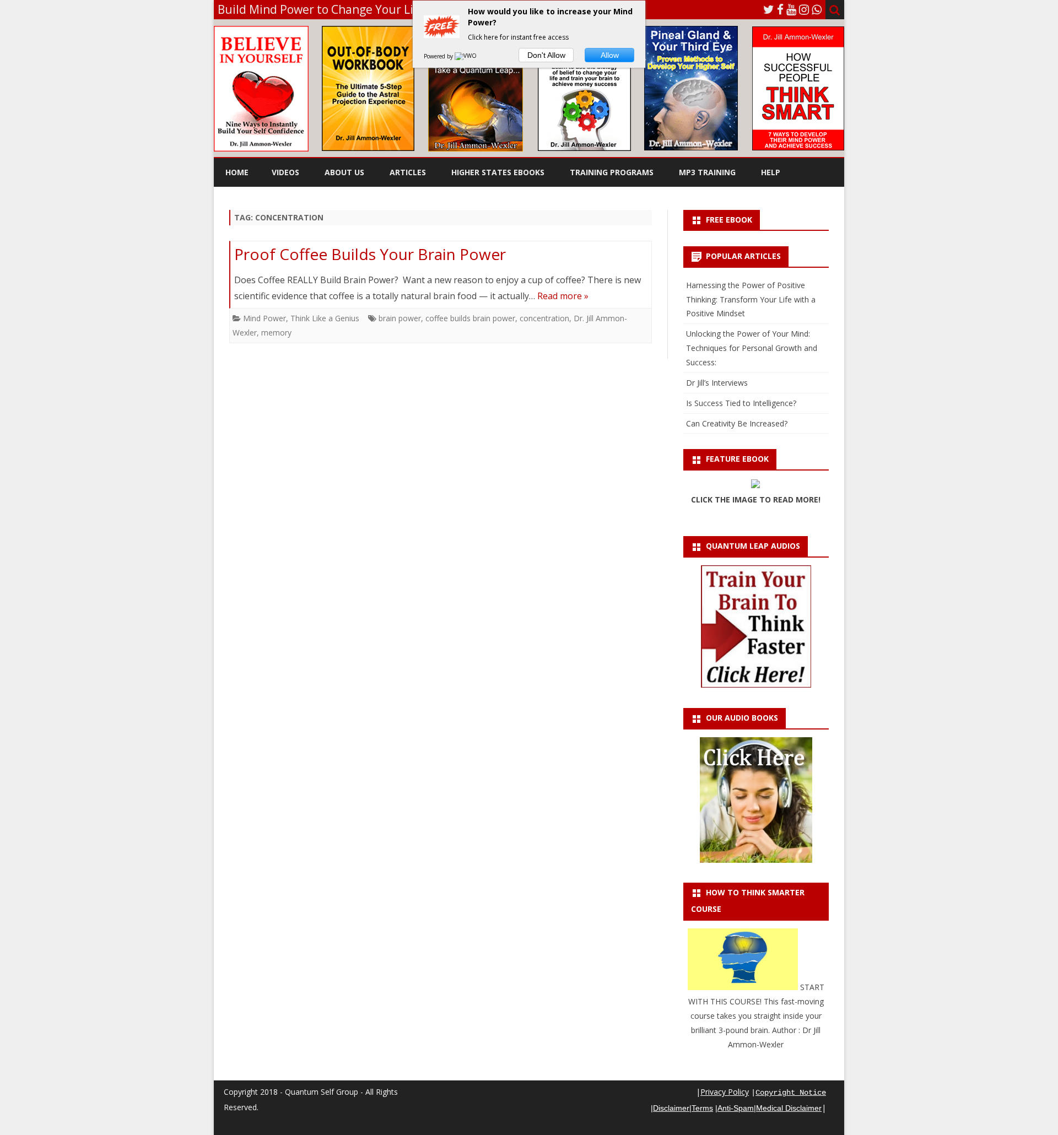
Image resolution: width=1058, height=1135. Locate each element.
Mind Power (264, 318)
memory (276, 332)
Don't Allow (546, 55)
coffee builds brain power (470, 318)
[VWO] (466, 56)
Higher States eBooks (497, 172)
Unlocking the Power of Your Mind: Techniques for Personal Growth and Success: (751, 347)
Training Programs (612, 172)
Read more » (563, 296)
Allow (610, 55)
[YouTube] (791, 9)
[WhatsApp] (817, 9)
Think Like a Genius (324, 318)
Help (770, 172)
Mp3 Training (707, 172)
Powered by (439, 56)
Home (237, 172)
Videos (285, 172)
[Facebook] (780, 9)
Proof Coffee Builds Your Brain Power (370, 254)
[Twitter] (768, 9)
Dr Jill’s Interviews (717, 382)
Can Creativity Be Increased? (736, 423)
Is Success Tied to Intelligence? (741, 403)
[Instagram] (804, 9)
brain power (400, 318)
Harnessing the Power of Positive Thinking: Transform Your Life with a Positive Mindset (751, 299)
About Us (344, 172)
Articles (408, 172)
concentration (544, 318)
